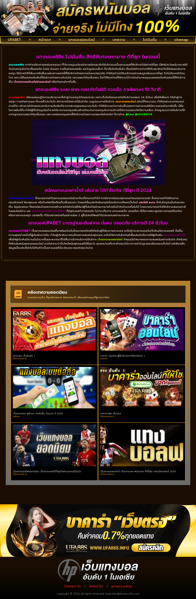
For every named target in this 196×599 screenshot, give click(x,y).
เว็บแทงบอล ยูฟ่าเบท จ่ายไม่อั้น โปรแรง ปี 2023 (38, 413)
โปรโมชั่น (150, 39)
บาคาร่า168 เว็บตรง (110, 413)
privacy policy (121, 586)
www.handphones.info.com (122, 594)
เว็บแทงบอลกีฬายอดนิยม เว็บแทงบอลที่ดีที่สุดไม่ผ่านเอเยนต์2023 (47, 471)
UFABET (14, 39)
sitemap (181, 39)
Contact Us (72, 586)
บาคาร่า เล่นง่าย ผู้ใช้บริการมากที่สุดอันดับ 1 (122, 356)
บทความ (119, 39)
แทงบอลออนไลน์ (82, 39)
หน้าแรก (45, 39)
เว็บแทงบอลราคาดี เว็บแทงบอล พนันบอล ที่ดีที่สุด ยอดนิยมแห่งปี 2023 (138, 471)
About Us (96, 586)
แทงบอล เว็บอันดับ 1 (24, 356)
